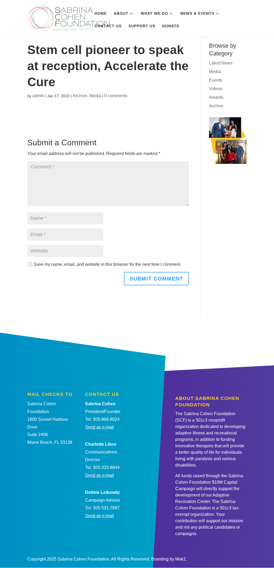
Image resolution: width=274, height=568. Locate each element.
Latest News (221, 63)
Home (100, 14)
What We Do (154, 14)
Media (95, 95)
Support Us (141, 26)
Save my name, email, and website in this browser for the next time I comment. (107, 264)
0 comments (115, 95)
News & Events (197, 14)
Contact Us (107, 26)
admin (38, 95)
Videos (215, 88)
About (121, 14)
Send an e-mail (99, 427)
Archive (80, 95)
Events (215, 80)
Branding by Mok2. (169, 559)
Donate (170, 26)
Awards (216, 97)
